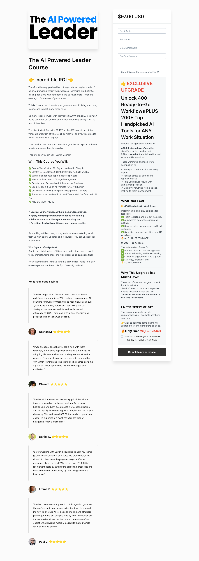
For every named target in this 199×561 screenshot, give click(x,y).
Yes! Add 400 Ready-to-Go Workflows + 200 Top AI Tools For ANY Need (143, 338)
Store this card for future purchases (140, 72)
